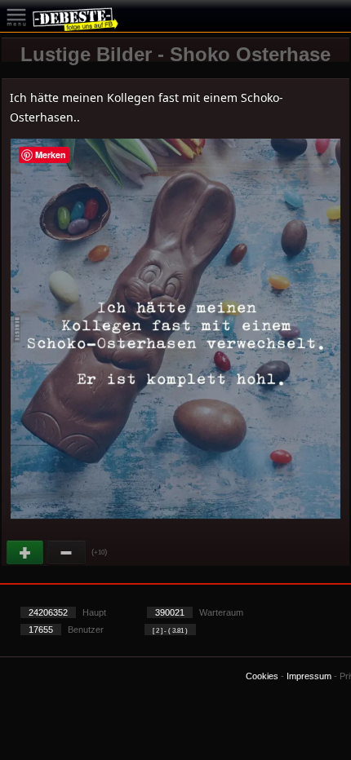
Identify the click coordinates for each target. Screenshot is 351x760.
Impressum (309, 676)
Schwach (67, 553)
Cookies (262, 676)
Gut (26, 553)
